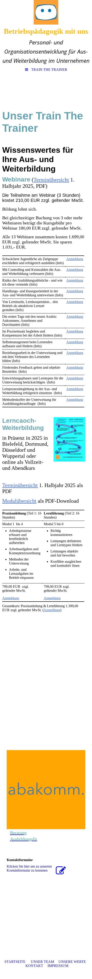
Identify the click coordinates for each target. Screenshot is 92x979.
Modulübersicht (19, 501)
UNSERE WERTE (72, 962)
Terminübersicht (51, 180)
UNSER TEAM (42, 962)
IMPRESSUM (58, 966)
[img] (46, 12)
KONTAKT (34, 966)
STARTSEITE (14, 962)
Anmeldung (74, 259)
